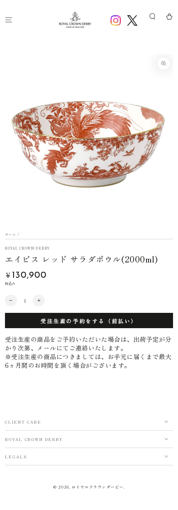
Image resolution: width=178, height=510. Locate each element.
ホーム (10, 234)
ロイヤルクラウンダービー (98, 487)
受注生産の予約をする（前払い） (89, 321)
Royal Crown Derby (27, 248)
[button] (152, 16)
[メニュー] (8, 19)
